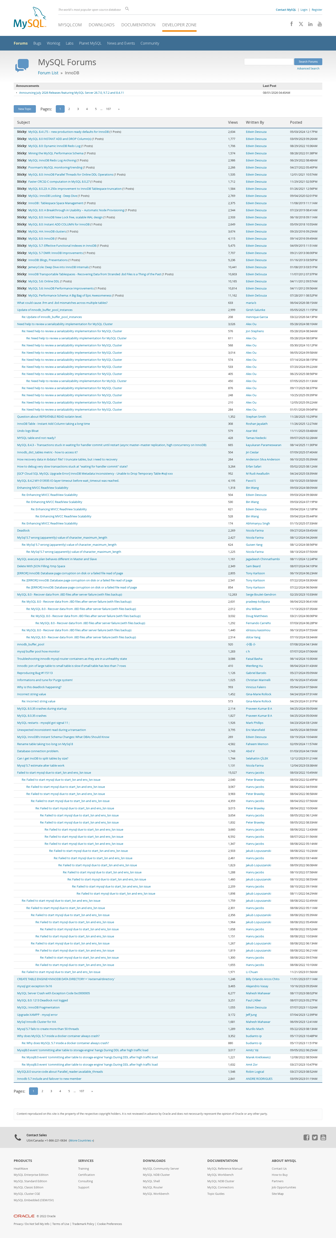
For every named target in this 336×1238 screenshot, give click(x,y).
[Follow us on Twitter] (314, 1139)
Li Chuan (252, 972)
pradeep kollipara (258, 602)
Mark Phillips (254, 723)
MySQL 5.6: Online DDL (43, 281)
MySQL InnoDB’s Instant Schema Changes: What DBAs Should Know (63, 737)
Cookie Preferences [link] (109, 1224)
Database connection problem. (38, 751)
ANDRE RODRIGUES (259, 1079)
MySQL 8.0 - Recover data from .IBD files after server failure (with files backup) (69, 594)
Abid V (250, 751)
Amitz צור (252, 1050)
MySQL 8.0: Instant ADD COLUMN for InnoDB (59, 224)
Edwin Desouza (256, 132)
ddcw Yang (253, 637)
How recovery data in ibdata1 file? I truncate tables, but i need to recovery (67, 459)
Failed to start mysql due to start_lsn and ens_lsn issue (54, 773)
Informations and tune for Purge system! (44, 680)
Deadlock (23, 530)
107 (108, 109)
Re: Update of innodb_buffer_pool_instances (52, 317)
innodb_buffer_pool (30, 644)
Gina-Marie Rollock (258, 694)
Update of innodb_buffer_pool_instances (44, 310)
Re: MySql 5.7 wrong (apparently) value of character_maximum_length (69, 545)
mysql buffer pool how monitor (38, 651)
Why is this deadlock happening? (39, 687)
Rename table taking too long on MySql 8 (45, 744)
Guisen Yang (254, 545)
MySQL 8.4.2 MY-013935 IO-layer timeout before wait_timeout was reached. (68, 481)
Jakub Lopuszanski (258, 851)
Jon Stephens (255, 331)
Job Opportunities (284, 1187)
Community (150, 43)
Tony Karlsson (255, 573)
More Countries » (81, 1140)
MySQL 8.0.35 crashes (31, 716)
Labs (69, 43)
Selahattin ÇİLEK (257, 758)
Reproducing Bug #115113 (35, 673)
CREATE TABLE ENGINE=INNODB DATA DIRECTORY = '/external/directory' (66, 979)
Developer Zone (179, 24)
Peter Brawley (255, 780)
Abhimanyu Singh (258, 523)
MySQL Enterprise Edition (31, 1175)
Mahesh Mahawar (258, 993)
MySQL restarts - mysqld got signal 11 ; (43, 723)
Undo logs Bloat (28, 431)
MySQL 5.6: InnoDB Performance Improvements (61, 288)
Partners (277, 1181)
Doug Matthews (257, 616)
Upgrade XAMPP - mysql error (37, 1015)
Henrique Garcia (257, 317)
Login (304, 9)
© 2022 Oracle (46, 1216)
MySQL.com (70, 24)
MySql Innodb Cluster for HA (36, 1022)
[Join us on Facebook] (290, 25)
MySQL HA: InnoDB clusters (47, 231)
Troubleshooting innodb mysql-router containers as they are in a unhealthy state (72, 659)
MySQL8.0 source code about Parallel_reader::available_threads (60, 1072)
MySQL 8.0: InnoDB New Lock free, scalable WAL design (65, 217)
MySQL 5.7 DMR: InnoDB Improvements (55, 253)
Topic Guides (215, 1194)
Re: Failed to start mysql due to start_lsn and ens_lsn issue (61, 780)
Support (83, 1187)
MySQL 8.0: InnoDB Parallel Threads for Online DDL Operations (70, 174)
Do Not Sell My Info (37, 1224)
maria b (251, 303)
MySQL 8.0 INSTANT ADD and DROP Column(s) (59, 139)
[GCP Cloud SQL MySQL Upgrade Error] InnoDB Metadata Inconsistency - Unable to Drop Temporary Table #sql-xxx (95, 474)
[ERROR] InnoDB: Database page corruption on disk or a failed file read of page (70, 573)
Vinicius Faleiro (256, 687)
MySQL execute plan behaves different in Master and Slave (57, 559)
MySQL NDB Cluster (156, 1175)
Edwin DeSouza (256, 274)
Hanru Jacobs (255, 773)
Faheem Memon (257, 744)
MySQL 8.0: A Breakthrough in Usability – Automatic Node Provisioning (76, 210)
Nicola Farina (255, 530)
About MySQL (284, 1160)
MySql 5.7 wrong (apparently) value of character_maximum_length (62, 538)
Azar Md (251, 431)
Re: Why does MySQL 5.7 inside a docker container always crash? (65, 1043)
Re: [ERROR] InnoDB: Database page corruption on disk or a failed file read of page (77, 580)
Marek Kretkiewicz (258, 1057)
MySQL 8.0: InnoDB (41, 239)
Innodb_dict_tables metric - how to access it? (47, 452)
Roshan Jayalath (257, 424)
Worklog (53, 43)
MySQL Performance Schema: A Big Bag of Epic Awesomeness (69, 295)
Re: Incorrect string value (38, 701)
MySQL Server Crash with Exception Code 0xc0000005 (53, 993)
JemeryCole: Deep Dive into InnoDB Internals (58, 267)
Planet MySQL (90, 43)
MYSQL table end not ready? (36, 438)
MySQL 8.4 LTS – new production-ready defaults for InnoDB (68, 132)
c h (248, 651)
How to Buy (280, 1175)
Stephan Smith (256, 417)
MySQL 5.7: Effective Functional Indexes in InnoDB (62, 246)
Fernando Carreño (258, 623)
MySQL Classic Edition (28, 1187)
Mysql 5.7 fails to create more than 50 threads (48, 1029)
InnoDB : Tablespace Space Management (55, 203)
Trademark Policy (83, 1224)
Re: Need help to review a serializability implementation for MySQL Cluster (72, 331)
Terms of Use (60, 1224)
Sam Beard (253, 566)
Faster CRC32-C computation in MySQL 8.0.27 (59, 182)
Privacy (18, 1224)
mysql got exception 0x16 (34, 986)
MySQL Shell (151, 1181)
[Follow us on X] (299, 25)
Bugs (37, 43)
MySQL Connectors (220, 1187)
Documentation (138, 24)
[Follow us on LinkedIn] (308, 25)
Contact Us (279, 1169)
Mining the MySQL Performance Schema (55, 153)
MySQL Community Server (161, 1169)
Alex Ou (251, 324)
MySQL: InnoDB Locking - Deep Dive (52, 196)
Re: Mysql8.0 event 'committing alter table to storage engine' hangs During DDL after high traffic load (90, 1057)
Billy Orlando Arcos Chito (263, 979)
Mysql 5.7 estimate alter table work (40, 765)
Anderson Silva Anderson (263, 459)
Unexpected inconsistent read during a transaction (51, 730)
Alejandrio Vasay (257, 986)
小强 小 (251, 644)
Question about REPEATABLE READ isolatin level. (49, 417)
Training (83, 1169)
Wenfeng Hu (254, 666)
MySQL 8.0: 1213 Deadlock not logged (42, 1000)
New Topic (24, 109)
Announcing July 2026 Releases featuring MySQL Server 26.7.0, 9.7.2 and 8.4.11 (71, 93)
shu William (253, 609)
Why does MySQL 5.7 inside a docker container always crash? (58, 1036)
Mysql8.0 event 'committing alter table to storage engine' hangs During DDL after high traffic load (82, 1050)
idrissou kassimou (258, 630)
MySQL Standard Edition (30, 1181)
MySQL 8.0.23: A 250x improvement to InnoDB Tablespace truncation (75, 189)
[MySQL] (29, 18)
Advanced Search (308, 68)
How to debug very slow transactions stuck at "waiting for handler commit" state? (72, 466)
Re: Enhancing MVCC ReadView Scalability (50, 495)
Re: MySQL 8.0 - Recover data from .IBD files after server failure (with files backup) (76, 602)
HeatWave (21, 1169)
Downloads (102, 24)
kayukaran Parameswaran (263, 445)
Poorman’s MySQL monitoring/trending (55, 167)
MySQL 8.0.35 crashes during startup (42, 709)
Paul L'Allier (253, 1000)
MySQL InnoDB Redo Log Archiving (52, 160)
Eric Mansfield (255, 730)
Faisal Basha (254, 659)
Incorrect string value (31, 694)
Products (23, 1160)
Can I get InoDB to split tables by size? (42, 758)
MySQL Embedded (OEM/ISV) (34, 1200)
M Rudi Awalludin (257, 474)
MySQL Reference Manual (224, 1169)
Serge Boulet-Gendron (261, 594)
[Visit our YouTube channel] (318, 25)
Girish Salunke (255, 310)
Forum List (48, 72)
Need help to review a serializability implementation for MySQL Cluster (65, 324)
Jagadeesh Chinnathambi (263, 559)
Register (317, 9)
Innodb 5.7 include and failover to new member (49, 1079)
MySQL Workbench (156, 1194)
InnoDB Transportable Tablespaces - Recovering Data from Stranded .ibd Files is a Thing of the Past (94, 274)
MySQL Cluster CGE (27, 1194)
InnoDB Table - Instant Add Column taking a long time (53, 424)
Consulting (85, 1181)
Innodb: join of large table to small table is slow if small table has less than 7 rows (71, 666)
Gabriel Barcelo (256, 673)
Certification (86, 1175)
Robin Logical (255, 1072)
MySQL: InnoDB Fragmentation (38, 1007)
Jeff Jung (251, 1015)
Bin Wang (252, 488)
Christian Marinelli (258, 680)
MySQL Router (153, 1187)
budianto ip (254, 1036)
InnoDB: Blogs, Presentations (48, 260)
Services (85, 1160)
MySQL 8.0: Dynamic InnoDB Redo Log (54, 146)
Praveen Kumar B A (259, 709)
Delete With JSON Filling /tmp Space (41, 566)
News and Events (121, 43)
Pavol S (251, 481)
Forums (21, 43)
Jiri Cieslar (252, 452)
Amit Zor (252, 1065)
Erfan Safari (253, 466)
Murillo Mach (255, 1029)
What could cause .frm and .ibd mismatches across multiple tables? (62, 303)
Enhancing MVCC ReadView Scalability (42, 488)
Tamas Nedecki (256, 438)
